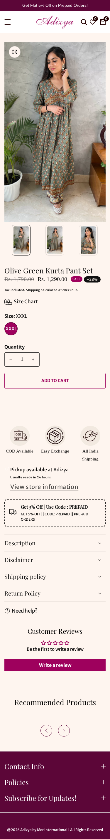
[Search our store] (83, 22)
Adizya (26, 830)
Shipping (33, 290)
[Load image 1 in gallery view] (21, 240)
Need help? (25, 611)
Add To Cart (55, 380)
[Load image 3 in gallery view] (88, 240)
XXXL (11, 329)
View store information (44, 486)
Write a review (55, 665)
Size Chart (26, 301)
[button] (46, 731)
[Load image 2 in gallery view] (55, 240)
